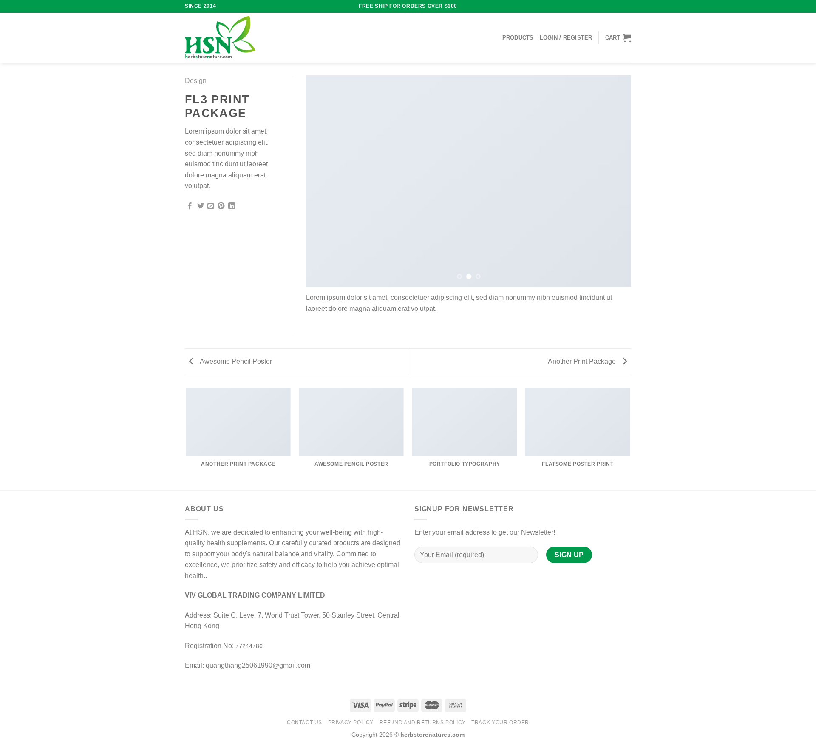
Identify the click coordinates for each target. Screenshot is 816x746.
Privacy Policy (351, 723)
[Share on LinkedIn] (231, 206)
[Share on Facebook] (190, 206)
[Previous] (323, 181)
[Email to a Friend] (210, 206)
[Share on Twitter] (200, 206)
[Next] (614, 181)
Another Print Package (583, 361)
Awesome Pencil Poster (235, 361)
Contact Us (304, 723)
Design (196, 80)
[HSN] (220, 38)
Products (518, 37)
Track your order (500, 723)
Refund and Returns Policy (423, 723)
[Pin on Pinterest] (221, 206)
